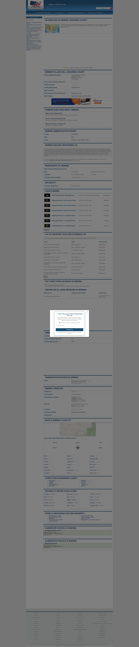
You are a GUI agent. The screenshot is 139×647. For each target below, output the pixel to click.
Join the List (69, 329)
